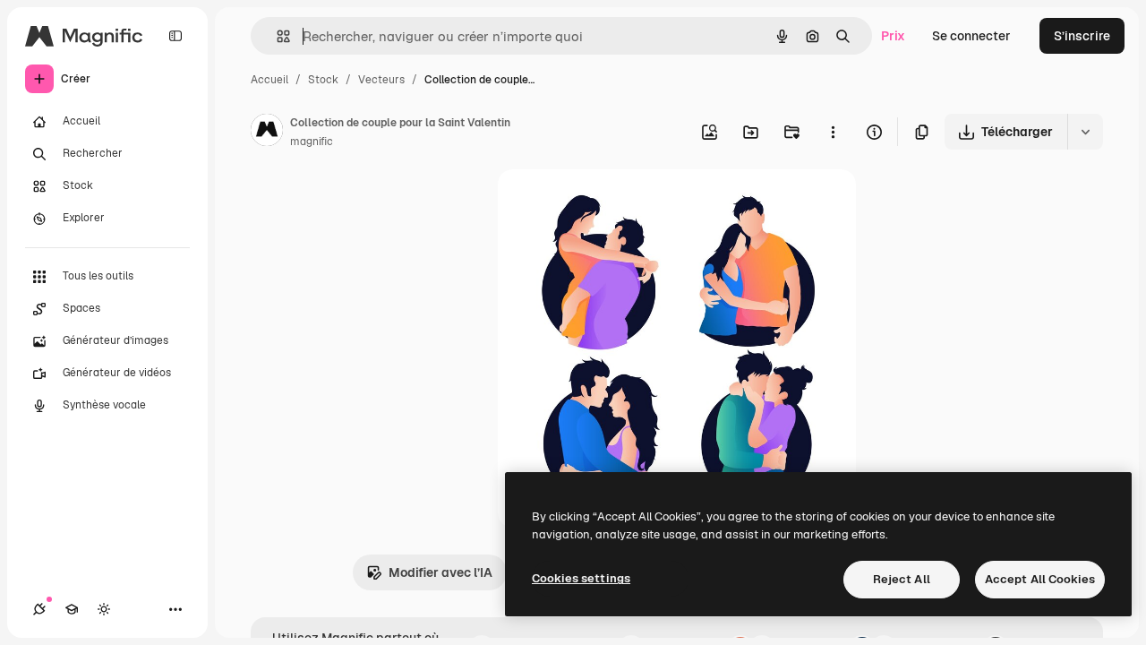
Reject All (901, 579)
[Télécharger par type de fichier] (1085, 132)
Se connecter (971, 36)
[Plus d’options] (833, 132)
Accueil (269, 80)
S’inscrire (1082, 36)
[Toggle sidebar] (175, 36)
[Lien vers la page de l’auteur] (267, 132)
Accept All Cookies (1040, 579)
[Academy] (71, 609)
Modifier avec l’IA (440, 572)
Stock (323, 80)
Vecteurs (381, 80)
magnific (311, 141)
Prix (893, 36)
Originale (616, 203)
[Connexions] (39, 609)
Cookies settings (581, 578)
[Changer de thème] (104, 609)
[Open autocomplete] (276, 36)
